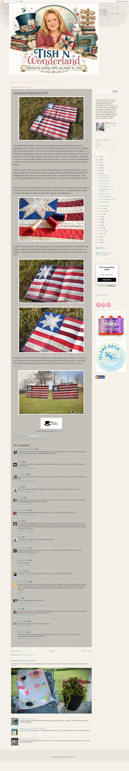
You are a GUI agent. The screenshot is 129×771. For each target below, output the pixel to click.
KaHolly (20, 462)
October (102, 208)
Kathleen (20, 497)
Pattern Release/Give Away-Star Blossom (32, 729)
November (102, 205)
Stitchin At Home (23, 548)
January (101, 233)
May (100, 222)
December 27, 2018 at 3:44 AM (27, 639)
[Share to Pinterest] (39, 436)
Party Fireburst (104, 184)
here (86, 151)
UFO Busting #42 (104, 178)
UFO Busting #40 (104, 186)
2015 (99, 242)
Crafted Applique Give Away (27, 719)
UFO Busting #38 (104, 202)
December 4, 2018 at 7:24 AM (26, 576)
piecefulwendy (22, 474)
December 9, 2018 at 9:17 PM (26, 626)
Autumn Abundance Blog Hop (28, 739)
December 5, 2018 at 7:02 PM (26, 615)
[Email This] (31, 436)
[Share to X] (35, 436)
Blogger (74, 757)
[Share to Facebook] (37, 436)
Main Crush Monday (60, 431)
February (102, 231)
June (100, 219)
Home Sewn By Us (23, 582)
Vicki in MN (21, 571)
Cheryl (20, 487)
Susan (20, 537)
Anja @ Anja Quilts (23, 510)
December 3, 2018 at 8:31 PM (26, 504)
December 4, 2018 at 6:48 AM (26, 565)
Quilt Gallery (28, 82)
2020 (99, 168)
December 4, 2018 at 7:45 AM (26, 592)
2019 (99, 171)
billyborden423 (22, 632)
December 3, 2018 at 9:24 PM (26, 531)
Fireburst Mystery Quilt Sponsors (106, 190)
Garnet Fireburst (104, 194)
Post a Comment (21, 642)
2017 (99, 237)
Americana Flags (23, 439)
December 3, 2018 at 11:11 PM (26, 542)
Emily (19, 609)
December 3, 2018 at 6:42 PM (26, 481)
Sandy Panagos (22, 621)
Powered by (102, 286)
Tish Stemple (112, 123)
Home (16, 82)
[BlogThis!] (33, 436)
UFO (97, 147)
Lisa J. (20, 598)
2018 (99, 173)
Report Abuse (101, 248)
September (103, 211)
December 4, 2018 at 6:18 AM (26, 554)
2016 (99, 240)
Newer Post (16, 651)
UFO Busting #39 (104, 196)
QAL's (40, 82)
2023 (99, 159)
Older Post (87, 651)
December (102, 176)
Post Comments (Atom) (27, 655)
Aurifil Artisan (33, 439)
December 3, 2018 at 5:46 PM (26, 468)
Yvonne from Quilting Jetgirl (26, 449)
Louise (20, 521)
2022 (99, 162)
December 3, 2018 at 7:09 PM (26, 492)
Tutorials (50, 82)
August (101, 214)
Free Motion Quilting (44, 439)
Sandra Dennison (23, 560)
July (100, 217)
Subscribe (106, 280)
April (101, 225)
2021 (99, 165)
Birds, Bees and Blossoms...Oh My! (23, 661)
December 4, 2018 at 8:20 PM (26, 603)
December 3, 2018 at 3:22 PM (26, 456)
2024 (99, 157)
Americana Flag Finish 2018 (107, 199)
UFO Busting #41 (104, 181)
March (101, 228)
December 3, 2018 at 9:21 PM (26, 515)
